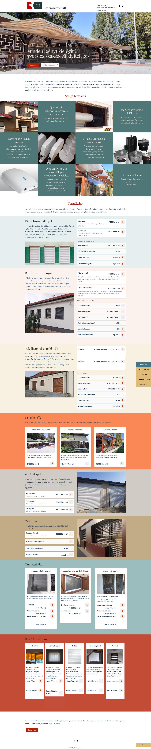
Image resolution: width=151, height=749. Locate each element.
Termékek (143, 374)
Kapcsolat (143, 384)
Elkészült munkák (143, 379)
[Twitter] (123, 6)
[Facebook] (119, 6)
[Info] (123, 222)
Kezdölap (143, 364)
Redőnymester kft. (55, 8)
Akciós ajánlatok (143, 369)
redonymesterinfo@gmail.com (106, 7)
